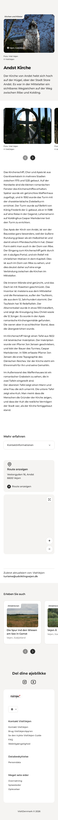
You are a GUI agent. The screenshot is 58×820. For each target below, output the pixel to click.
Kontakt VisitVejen (18, 727)
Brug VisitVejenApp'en (20, 731)
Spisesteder (14, 785)
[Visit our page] (24, 682)
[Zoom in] (49, 540)
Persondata (14, 762)
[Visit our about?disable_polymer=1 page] (33, 682)
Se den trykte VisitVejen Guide (24, 735)
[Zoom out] (49, 549)
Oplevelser (14, 789)
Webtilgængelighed (19, 743)
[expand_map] (49, 499)
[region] (29, 524)
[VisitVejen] (15, 696)
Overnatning (15, 781)
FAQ (10, 739)
